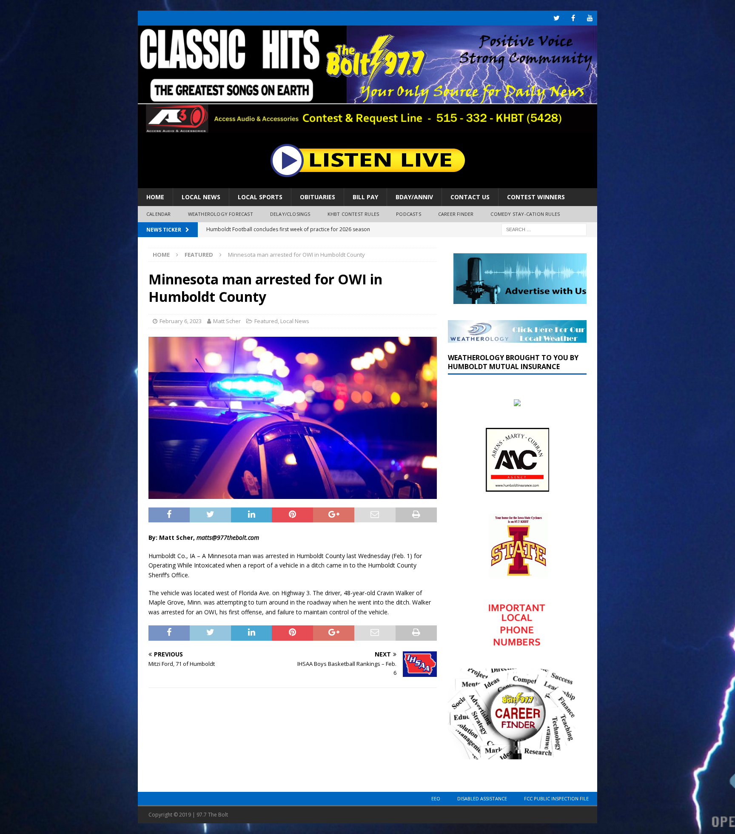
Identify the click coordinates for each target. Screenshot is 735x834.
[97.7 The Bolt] (367, 128)
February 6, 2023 (181, 321)
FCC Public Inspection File (556, 798)
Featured (266, 321)
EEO (435, 798)
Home (155, 197)
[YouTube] (589, 18)
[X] (556, 18)
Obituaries (317, 197)
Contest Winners (536, 197)
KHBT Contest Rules (353, 214)
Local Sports (260, 197)
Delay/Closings (290, 214)
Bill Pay (365, 197)
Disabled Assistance (482, 798)
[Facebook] (573, 18)
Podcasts (408, 214)
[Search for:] (544, 229)
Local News (201, 197)
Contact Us (470, 197)
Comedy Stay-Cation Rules (525, 214)
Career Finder (456, 214)
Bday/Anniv (414, 197)
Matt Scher (227, 321)
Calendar (158, 214)
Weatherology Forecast (220, 214)
